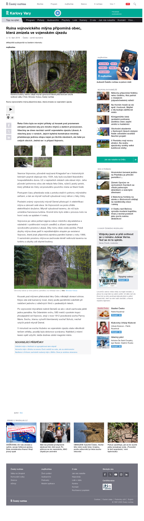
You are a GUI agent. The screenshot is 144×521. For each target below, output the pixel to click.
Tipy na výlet (12, 20)
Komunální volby (18, 477)
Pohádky (102, 68)
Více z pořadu (104, 169)
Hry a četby (102, 64)
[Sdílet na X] (8, 131)
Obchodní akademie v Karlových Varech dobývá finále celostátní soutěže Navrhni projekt (124, 132)
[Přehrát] (10, 109)
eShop (13, 483)
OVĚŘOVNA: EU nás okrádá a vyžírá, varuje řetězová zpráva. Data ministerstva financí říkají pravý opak (19, 448)
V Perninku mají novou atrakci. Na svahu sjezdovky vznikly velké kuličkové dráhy (122, 144)
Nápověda (76, 477)
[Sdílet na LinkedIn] (8, 137)
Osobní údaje (107, 499)
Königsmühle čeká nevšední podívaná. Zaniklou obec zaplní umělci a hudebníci (121, 120)
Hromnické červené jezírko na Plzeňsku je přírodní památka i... (124, 174)
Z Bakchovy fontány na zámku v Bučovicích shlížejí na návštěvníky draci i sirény (124, 200)
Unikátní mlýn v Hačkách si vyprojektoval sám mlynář (35, 346)
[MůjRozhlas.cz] (10, 47)
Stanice (84, 4)
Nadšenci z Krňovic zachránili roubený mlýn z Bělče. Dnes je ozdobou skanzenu (46, 352)
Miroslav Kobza (34, 97)
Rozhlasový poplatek (80, 490)
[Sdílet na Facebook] (8, 125)
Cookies (97, 499)
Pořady (41, 20)
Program (54, 4)
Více (131, 20)
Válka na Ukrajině (18, 473)
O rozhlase (98, 4)
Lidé (75, 20)
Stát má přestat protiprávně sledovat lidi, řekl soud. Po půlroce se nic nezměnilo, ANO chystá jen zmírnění (53, 448)
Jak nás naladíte (107, 20)
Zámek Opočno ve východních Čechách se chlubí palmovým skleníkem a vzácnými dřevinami (122, 187)
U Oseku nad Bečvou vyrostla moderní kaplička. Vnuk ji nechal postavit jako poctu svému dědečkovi (124, 214)
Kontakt (122, 20)
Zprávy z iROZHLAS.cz (17, 420)
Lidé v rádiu (77, 480)
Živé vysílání (103, 72)
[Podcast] (8, 117)
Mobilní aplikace (48, 483)
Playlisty (66, 20)
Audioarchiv (117, 14)
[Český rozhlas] (16, 4)
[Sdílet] (12, 117)
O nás (93, 20)
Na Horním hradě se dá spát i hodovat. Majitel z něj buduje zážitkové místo (122, 108)
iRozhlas (40, 4)
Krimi (113, 64)
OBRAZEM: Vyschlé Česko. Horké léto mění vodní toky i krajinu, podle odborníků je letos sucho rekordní (89, 448)
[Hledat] (135, 4)
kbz (21, 413)
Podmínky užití (120, 499)
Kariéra (75, 483)
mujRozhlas (69, 4)
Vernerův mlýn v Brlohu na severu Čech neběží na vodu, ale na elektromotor (44, 349)
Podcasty (45, 480)
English (130, 499)
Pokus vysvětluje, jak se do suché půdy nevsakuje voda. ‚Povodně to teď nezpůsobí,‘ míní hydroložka (122, 448)
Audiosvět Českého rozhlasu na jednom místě (114, 82)
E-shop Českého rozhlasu (110, 228)
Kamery (83, 20)
